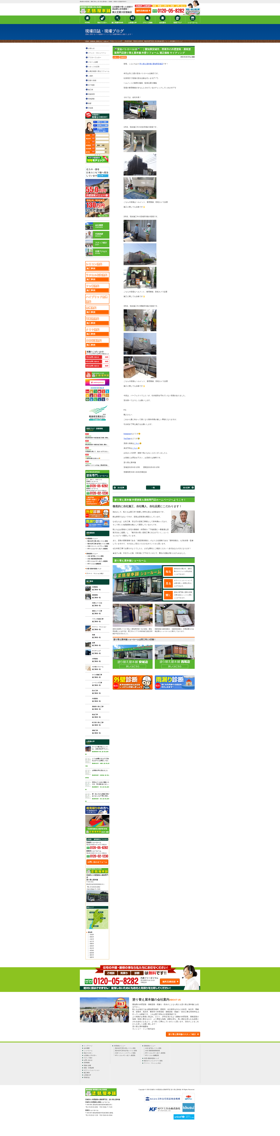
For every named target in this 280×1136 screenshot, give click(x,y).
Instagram (127, 434)
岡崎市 (92, 943)
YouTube (127, 438)
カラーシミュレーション (92, 1070)
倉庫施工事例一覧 (96, 644)
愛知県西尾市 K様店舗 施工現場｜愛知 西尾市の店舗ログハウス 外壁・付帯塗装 (97, 435)
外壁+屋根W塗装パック (93, 568)
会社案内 (162, 22)
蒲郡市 (92, 957)
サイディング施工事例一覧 (96, 652)
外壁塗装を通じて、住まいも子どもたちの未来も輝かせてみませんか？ (97, 449)
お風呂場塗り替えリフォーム (98, 71)
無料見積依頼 (142, 11)
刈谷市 (92, 939)
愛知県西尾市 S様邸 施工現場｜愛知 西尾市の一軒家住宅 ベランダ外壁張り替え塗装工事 (97, 442)
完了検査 (91, 85)
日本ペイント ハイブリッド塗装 (98, 546)
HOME (87, 22)
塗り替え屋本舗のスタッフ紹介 (182, 1034)
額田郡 (92, 953)
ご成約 (90, 76)
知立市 (92, 941)
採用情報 (87, 1062)
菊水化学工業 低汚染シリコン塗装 (98, 543)
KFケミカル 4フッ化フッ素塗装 (98, 548)
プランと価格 (147, 22)
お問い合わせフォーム (97, 862)
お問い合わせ (88, 1060)
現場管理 (123, 57)
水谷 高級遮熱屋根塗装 (95, 559)
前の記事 (186, 487)
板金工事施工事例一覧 (96, 716)
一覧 (153, 487)
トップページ (88, 1046)
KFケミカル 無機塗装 (94, 564)
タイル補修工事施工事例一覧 (97, 676)
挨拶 (89, 103)
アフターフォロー (94, 57)
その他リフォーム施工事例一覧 (97, 668)
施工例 (90, 89)
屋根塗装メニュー (149, 1046)
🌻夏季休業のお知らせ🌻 (92, 456)
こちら (136, 443)
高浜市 (92, 948)
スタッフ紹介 (88, 1058)
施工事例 (87, 1072)
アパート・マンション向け (94, 573)
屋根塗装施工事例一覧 (96, 596)
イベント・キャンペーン (97, 53)
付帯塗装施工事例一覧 (96, 660)
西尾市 (92, 937)
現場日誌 (87, 1077)
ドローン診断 (93, 62)
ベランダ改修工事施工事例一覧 (97, 620)
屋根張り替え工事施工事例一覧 (97, 708)
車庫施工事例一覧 (96, 636)
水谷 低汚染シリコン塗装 (96, 556)
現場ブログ (177, 22)
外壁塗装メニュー (119, 1046)
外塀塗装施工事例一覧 (96, 700)
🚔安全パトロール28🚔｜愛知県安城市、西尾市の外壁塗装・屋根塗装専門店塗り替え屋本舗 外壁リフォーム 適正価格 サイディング (97, 463)
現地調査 (91, 99)
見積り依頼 (92, 80)
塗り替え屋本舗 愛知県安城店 (151, 64)
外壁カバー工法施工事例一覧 (97, 604)
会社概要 (87, 1048)
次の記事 (121, 487)
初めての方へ (102, 22)
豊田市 (92, 955)
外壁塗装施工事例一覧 (96, 588)
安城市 (92, 934)
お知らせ (116, 57)
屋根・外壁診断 (89, 1068)
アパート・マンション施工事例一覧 (99, 628)
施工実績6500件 (117, 22)
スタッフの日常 (94, 67)
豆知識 (90, 108)
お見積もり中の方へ (90, 1055)
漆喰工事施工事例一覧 (96, 732)
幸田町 (92, 950)
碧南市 (92, 946)
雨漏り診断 (87, 1065)
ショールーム (193, 22)
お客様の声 (132, 22)
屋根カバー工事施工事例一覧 (97, 612)
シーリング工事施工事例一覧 (97, 684)
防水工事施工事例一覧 (96, 692)
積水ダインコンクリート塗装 (153, 1061)
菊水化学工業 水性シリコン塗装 (98, 541)
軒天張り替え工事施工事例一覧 (97, 724)
